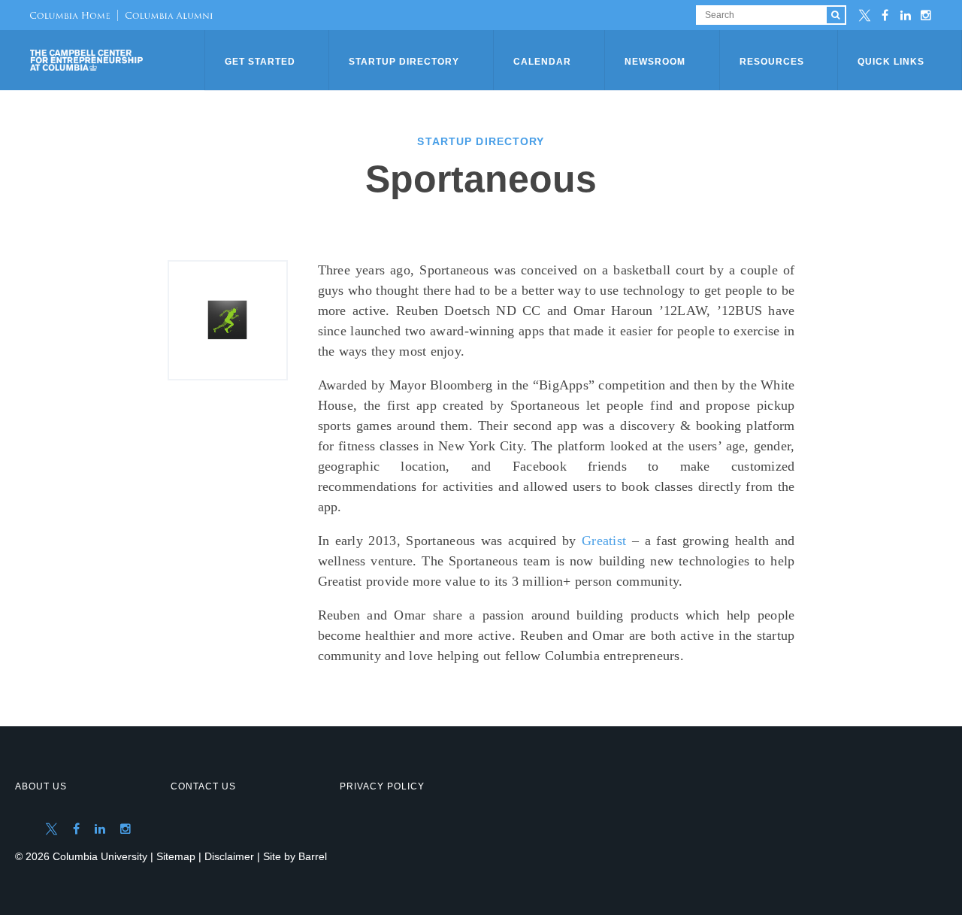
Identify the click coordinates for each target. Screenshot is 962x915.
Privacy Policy (382, 786)
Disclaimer (229, 856)
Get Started (260, 61)
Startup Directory (404, 61)
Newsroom (655, 61)
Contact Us (203, 786)
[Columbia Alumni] (165, 15)
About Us (41, 786)
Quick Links (891, 61)
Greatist (604, 540)
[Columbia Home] (70, 15)
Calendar (542, 61)
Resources (772, 61)
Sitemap (175, 856)
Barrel (312, 856)
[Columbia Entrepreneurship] (118, 60)
